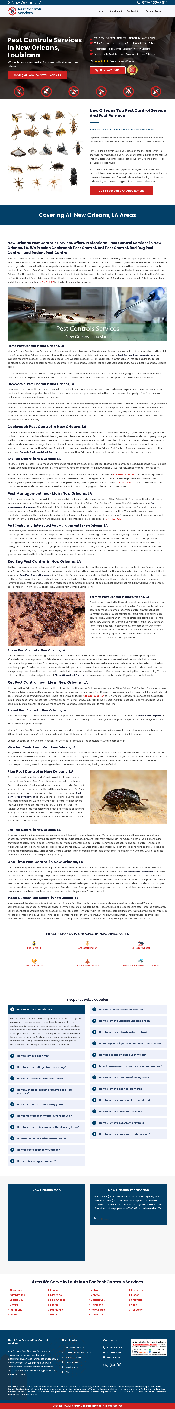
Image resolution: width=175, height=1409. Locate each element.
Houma (14, 1314)
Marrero (54, 1314)
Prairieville (137, 1290)
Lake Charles (57, 1300)
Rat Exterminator (141, 947)
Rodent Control (34, 965)
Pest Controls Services (88, 1405)
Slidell (134, 1304)
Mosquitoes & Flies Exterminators (141, 965)
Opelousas (97, 1314)
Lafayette (56, 1295)
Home (100, 11)
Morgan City (98, 1300)
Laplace (55, 1304)
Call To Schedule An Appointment (121, 191)
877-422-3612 (154, 2)
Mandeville (56, 1309)
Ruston (135, 1295)
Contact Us (132, 11)
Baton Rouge (17, 1295)
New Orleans (98, 1309)
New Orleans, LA (27, 2)
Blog (68, 1372)
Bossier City (16, 1300)
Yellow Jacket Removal (78, 1352)
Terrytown (137, 1309)
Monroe (95, 1295)
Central (14, 1304)
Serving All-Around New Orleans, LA (37, 75)
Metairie (95, 1290)
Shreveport (137, 1300)
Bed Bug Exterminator (87, 965)
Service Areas (153, 11)
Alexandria (16, 1290)
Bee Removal (34, 947)
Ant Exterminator (87, 947)
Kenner (54, 1290)
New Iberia (97, 1304)
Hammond (16, 1309)
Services (115, 11)
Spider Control (73, 1357)
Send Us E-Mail (115, 1352)
